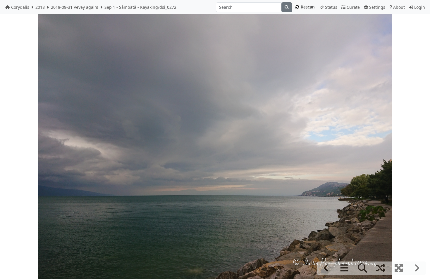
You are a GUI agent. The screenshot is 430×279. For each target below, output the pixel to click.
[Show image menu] (344, 268)
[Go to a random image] (380, 268)
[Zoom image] (362, 268)
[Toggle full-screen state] (398, 268)
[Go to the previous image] (326, 268)
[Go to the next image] (416, 268)
